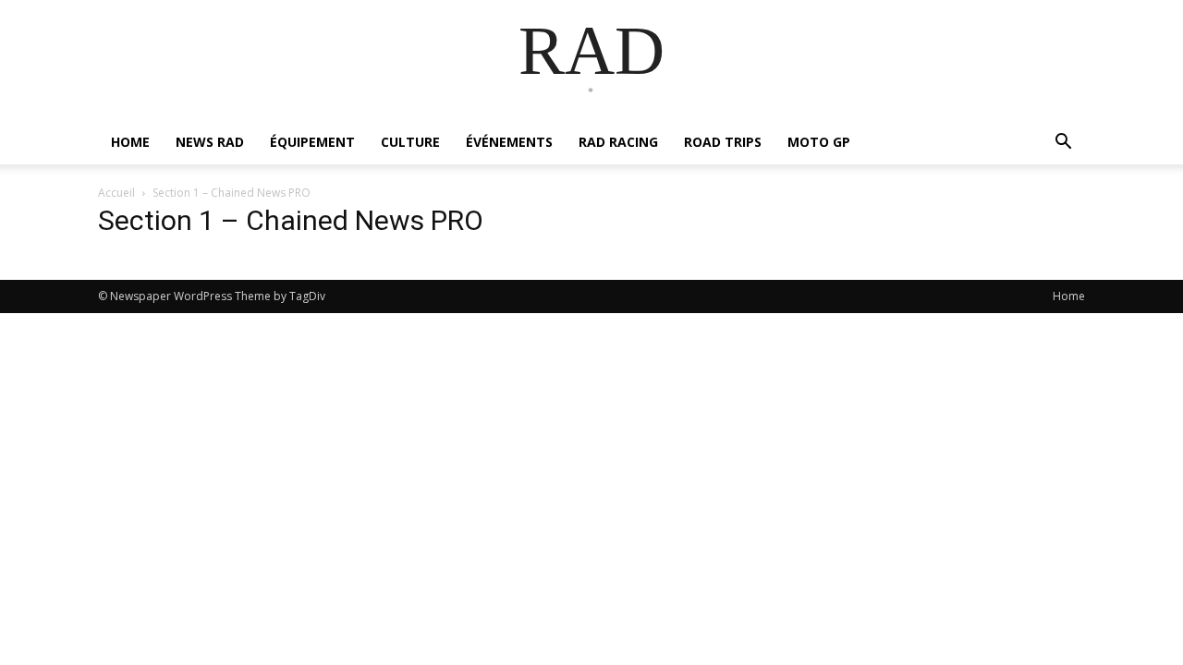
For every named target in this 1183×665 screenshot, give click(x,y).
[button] (1063, 143)
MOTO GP (818, 142)
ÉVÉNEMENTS (509, 142)
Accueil (116, 192)
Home (1069, 296)
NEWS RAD (210, 142)
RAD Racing (618, 142)
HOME (130, 142)
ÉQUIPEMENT (312, 142)
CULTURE (410, 142)
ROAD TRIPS (723, 142)
